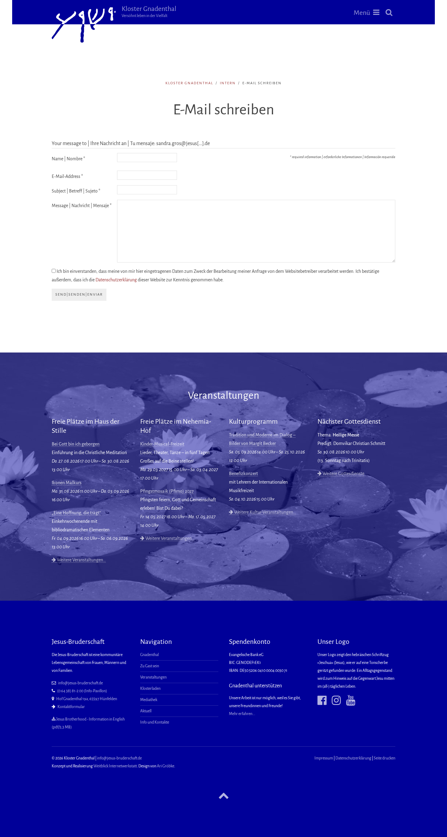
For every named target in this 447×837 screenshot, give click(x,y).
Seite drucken (384, 758)
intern (228, 83)
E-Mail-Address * (67, 176)
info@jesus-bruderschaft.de (80, 683)
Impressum (323, 758)
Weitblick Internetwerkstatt (115, 766)
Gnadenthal (149, 655)
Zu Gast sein (149, 666)
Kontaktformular (71, 707)
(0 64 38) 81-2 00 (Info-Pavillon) (82, 691)
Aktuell (145, 711)
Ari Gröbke (165, 766)
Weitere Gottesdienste (343, 473)
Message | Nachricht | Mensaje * (82, 205)
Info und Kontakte (154, 722)
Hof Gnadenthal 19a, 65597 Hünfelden (86, 699)
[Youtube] (348, 700)
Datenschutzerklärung (116, 279)
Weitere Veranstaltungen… (81, 559)
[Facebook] (322, 700)
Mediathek (148, 700)
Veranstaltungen (153, 677)
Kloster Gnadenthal (149, 11)
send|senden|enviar (79, 295)
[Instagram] (334, 700)
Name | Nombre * (68, 158)
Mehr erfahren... (242, 714)
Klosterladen (150, 688)
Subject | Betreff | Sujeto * (76, 191)
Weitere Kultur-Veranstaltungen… (264, 512)
